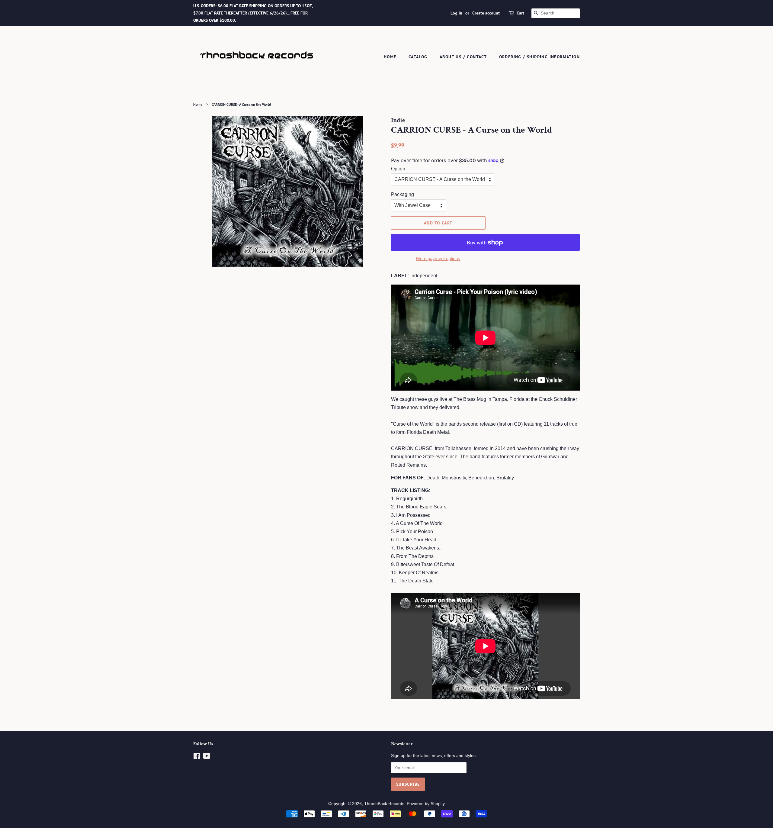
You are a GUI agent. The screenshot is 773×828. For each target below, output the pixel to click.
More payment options (438, 258)
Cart (520, 13)
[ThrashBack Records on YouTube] (206, 757)
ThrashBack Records (384, 803)
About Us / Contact (463, 57)
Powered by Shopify (426, 803)
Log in (456, 13)
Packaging (402, 194)
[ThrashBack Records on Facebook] (196, 757)
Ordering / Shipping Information (539, 57)
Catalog (418, 57)
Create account (486, 13)
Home (390, 57)
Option (398, 168)
